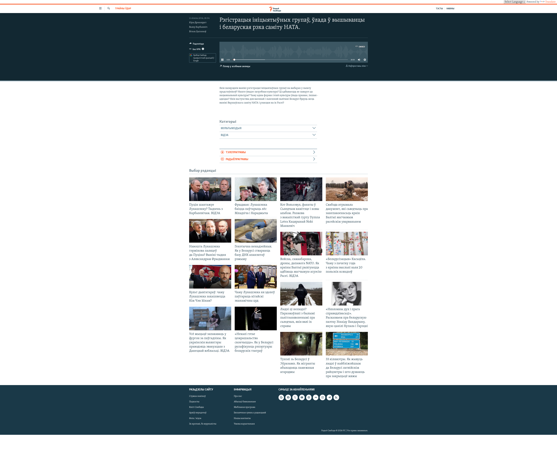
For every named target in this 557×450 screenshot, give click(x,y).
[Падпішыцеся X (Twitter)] (295, 397)
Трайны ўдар (123, 8)
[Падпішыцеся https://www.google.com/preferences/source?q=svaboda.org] (281, 397)
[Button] (196, 44)
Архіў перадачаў (197, 413)
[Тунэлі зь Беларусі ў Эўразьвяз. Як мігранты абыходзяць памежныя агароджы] (301, 344)
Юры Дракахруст (197, 22)
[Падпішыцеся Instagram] (322, 397)
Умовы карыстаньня (244, 424)
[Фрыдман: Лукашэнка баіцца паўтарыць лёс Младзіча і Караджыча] (256, 189)
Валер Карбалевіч (198, 27)
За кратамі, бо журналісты (202, 424)
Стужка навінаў (197, 396)
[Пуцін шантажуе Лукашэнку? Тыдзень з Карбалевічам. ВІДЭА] (210, 189)
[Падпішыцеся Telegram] (329, 397)
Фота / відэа (195, 418)
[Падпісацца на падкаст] (309, 397)
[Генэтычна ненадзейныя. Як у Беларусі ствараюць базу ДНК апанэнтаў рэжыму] (256, 231)
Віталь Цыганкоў (197, 31)
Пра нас (238, 396)
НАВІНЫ (450, 9)
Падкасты (194, 402)
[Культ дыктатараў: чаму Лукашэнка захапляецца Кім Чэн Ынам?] (210, 277)
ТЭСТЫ (439, 9)
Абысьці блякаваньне (245, 402)
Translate (550, 2)
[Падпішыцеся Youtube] (302, 397)
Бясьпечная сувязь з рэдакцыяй (250, 413)
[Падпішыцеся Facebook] (288, 397)
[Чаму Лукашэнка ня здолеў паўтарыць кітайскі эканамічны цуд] (256, 277)
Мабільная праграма (244, 407)
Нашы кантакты (242, 418)
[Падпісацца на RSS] (336, 397)
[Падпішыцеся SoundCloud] (315, 397)
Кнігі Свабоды (196, 407)
